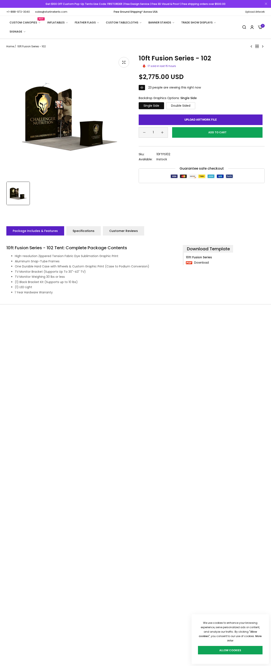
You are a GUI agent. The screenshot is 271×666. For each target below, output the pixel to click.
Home (10, 46)
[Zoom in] (124, 62)
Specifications (83, 231)
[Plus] (162, 132)
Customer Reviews (123, 231)
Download (201, 262)
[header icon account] (252, 27)
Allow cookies (230, 650)
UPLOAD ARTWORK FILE (200, 119)
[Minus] (144, 132)
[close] (266, 4)
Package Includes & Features (35, 231)
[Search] (244, 27)
